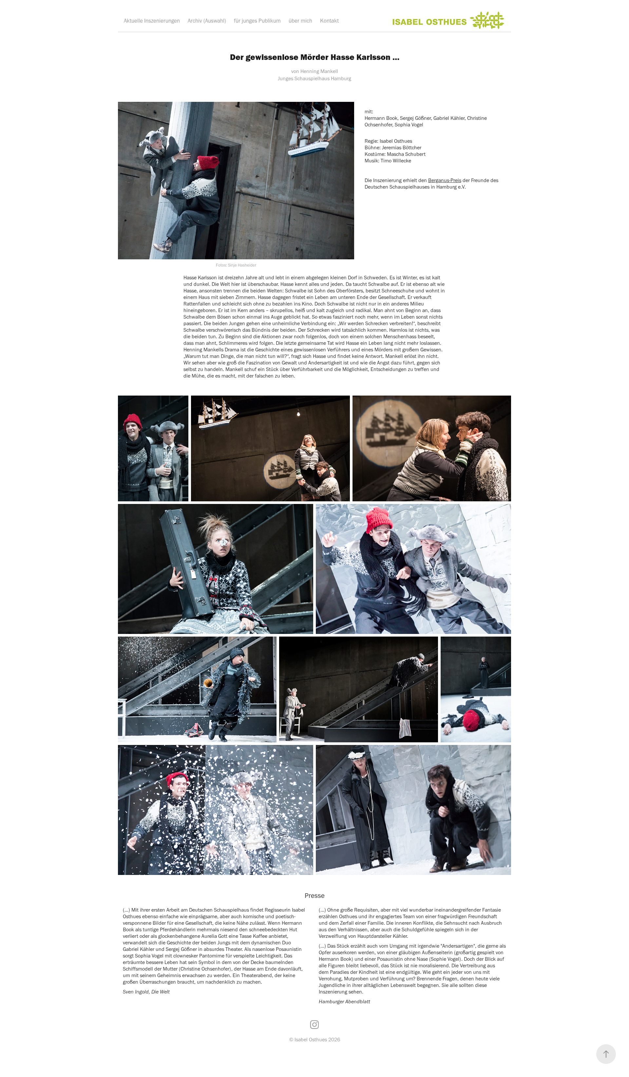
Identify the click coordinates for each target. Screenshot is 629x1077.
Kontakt (329, 20)
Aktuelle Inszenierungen (152, 20)
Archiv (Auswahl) (207, 20)
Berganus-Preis (444, 180)
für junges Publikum (257, 20)
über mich (300, 20)
